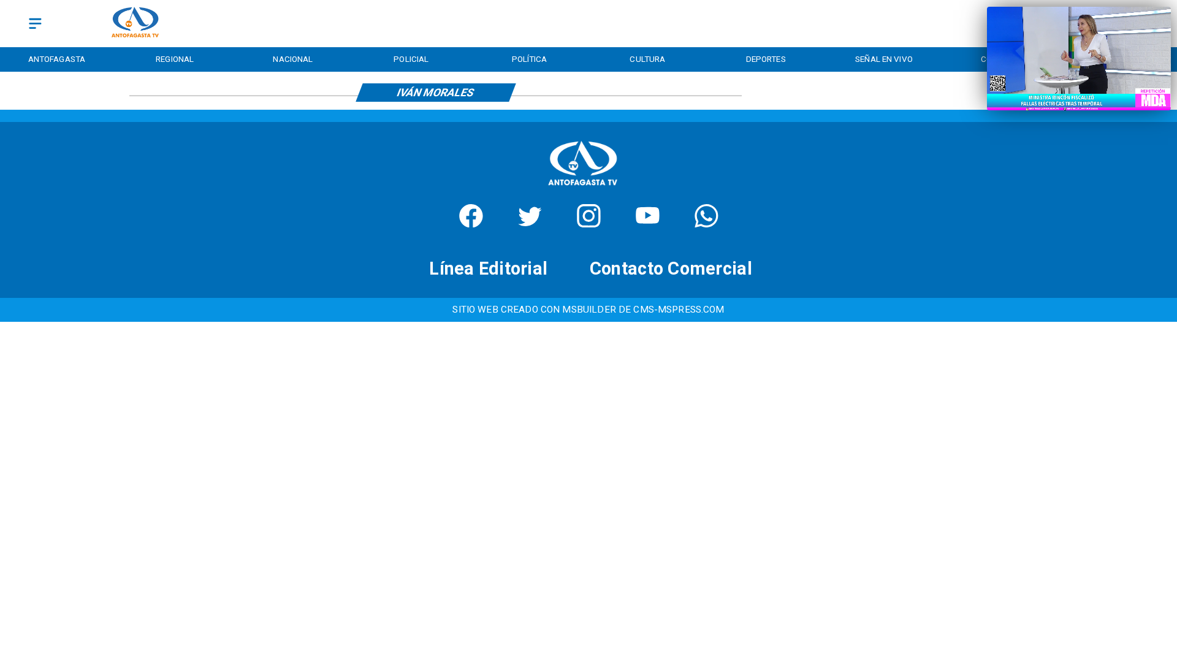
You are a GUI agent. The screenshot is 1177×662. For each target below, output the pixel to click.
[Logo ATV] (135, 23)
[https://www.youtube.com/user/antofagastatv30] (647, 223)
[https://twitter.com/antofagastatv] (530, 223)
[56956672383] (706, 223)
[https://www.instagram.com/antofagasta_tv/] (588, 223)
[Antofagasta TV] (35, 23)
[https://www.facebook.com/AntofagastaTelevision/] (471, 223)
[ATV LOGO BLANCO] (582, 188)
